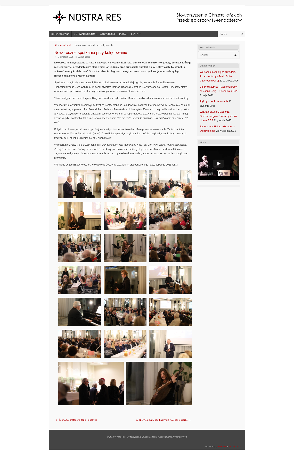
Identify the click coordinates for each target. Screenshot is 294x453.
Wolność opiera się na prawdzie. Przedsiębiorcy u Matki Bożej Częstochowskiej (218, 76)
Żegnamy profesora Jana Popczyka (77, 419)
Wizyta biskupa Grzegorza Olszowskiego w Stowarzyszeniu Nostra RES (218, 116)
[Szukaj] (242, 34)
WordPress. (235, 447)
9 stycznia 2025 (66, 57)
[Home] (55, 45)
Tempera (222, 447)
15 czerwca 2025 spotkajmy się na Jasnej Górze (162, 419)
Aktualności (65, 45)
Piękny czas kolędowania (214, 101)
